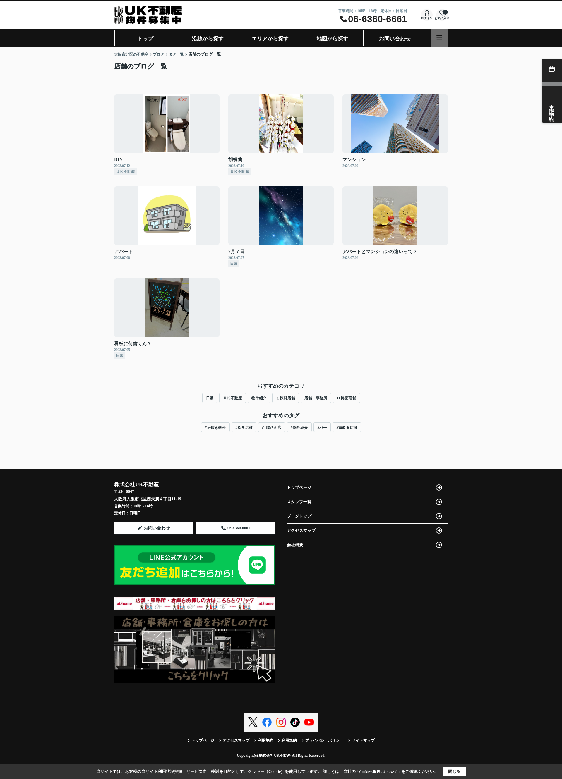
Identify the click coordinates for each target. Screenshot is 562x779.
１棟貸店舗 (285, 398)
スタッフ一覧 (299, 502)
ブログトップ (299, 516)
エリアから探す (270, 39)
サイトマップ (363, 740)
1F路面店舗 (346, 398)
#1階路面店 (271, 427)
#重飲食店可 (346, 427)
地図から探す (332, 39)
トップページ (299, 487)
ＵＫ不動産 (232, 398)
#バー (322, 427)
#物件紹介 (299, 427)
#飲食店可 (244, 427)
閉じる (454, 771)
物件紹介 (259, 398)
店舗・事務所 (315, 398)
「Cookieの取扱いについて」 (378, 772)
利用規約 (265, 740)
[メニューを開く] (439, 38)
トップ (145, 39)
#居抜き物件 (215, 427)
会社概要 (295, 545)
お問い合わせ (395, 39)
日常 (210, 398)
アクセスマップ (301, 530)
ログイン (427, 18)
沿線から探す (208, 39)
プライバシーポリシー (324, 740)
